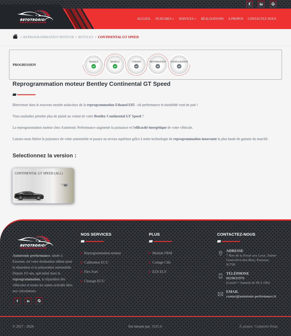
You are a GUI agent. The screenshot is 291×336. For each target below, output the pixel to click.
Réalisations (212, 18)
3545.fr (157, 326)
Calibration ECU (96, 262)
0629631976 (235, 278)
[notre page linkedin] (261, 4)
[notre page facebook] (249, 4)
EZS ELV (159, 272)
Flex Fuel (91, 272)
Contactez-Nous (266, 326)
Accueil (144, 18)
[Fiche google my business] (273, 4)
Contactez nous (262, 18)
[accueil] (16, 37)
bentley (85, 37)
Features (163, 18)
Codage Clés (161, 262)
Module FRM (162, 253)
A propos (235, 18)
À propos (246, 326)
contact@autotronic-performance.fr (251, 296)
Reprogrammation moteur (48, 37)
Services (186, 18)
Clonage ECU (94, 281)
